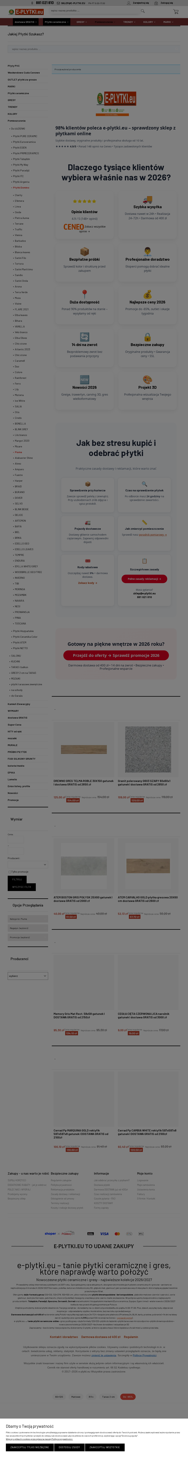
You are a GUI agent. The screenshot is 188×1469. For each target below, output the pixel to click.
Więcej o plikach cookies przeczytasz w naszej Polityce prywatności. (39, 1439)
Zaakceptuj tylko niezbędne (29, 1447)
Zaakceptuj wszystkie (105, 1447)
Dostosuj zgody (69, 1447)
